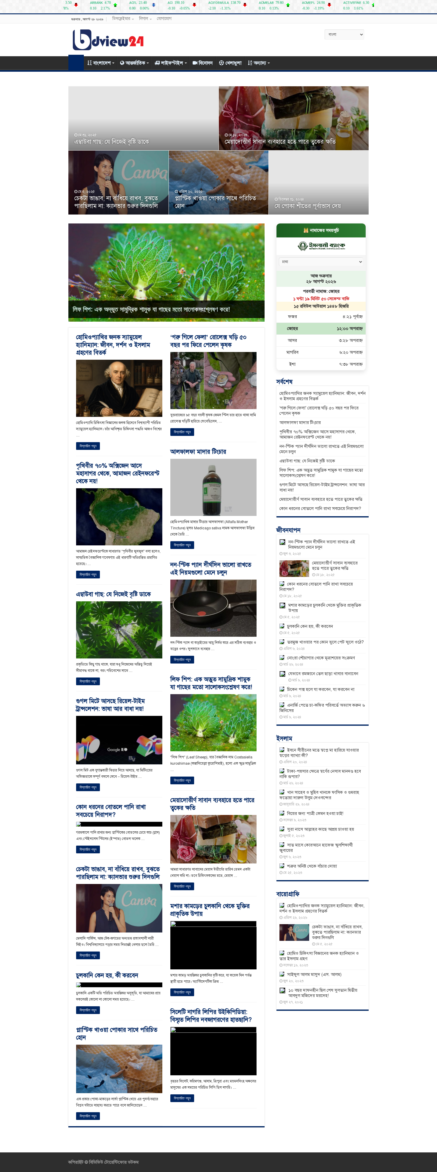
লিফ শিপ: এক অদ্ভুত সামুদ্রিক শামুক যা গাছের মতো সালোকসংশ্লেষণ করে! (151, 309)
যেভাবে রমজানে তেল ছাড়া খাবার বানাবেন (323, 673)
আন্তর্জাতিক (135, 63)
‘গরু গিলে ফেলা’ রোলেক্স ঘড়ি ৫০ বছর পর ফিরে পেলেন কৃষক (208, 341)
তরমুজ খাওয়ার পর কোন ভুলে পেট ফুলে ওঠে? (325, 642)
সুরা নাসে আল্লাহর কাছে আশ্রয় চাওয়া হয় (320, 829)
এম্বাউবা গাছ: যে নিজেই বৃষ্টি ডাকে (111, 141)
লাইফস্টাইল (172, 63)
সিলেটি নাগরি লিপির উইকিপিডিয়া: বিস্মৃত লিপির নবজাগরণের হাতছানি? (211, 1016)
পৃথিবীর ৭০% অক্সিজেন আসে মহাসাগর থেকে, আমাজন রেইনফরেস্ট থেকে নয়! (117, 473)
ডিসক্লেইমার (121, 18)
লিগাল (143, 18)
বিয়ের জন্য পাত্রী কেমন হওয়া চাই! (315, 813)
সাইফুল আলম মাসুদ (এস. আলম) (314, 974)
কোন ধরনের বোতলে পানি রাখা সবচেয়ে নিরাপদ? (111, 811)
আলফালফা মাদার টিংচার (198, 452)
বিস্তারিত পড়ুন (88, 446)
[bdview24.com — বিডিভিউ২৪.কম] (108, 39)
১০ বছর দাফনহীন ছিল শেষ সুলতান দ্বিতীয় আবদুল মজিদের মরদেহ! (322, 993)
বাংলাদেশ (102, 63)
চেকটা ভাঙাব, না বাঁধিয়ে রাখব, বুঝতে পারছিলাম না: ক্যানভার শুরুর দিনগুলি (116, 202)
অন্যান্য (260, 63)
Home (76, 62)
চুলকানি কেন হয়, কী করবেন (107, 975)
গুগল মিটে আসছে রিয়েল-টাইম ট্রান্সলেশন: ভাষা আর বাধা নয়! (110, 705)
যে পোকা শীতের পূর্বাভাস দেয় (308, 206)
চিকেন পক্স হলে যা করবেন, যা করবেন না (320, 689)
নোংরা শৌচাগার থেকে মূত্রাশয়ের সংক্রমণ (321, 658)
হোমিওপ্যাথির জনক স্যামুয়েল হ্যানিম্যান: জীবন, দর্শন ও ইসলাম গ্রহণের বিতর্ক (113, 345)
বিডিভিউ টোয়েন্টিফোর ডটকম (113, 1162)
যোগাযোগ (164, 18)
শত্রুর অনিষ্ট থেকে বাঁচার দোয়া (312, 866)
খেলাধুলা (233, 63)
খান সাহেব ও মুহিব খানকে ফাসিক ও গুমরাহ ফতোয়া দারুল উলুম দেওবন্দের (319, 795)
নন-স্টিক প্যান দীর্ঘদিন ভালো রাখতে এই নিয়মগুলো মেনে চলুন (210, 568)
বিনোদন (206, 63)
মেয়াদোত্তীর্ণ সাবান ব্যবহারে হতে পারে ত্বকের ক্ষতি (280, 141)
